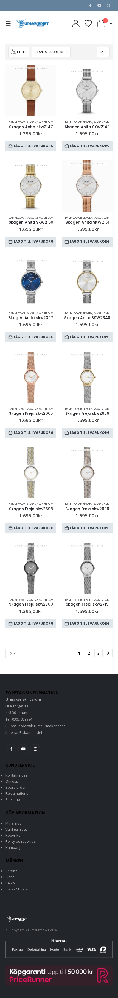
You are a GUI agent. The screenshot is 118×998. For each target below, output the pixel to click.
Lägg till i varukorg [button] (34, 145)
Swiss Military (16, 889)
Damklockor (17, 122)
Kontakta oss (16, 775)
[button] (9, 23)
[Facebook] (90, 5)
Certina (11, 870)
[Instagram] (108, 5)
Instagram (35, 749)
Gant (9, 876)
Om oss (11, 781)
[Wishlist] (88, 23)
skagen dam (45, 122)
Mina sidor (14, 823)
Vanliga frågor (17, 829)
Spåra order (15, 787)
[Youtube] (99, 5)
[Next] (108, 653)
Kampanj (12, 847)
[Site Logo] (32, 23)
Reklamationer (17, 793)
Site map (12, 799)
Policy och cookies (20, 841)
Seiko (10, 883)
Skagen (31, 122)
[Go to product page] (30, 90)
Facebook (11, 749)
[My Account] (75, 23)
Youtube (23, 749)
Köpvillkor (13, 835)
